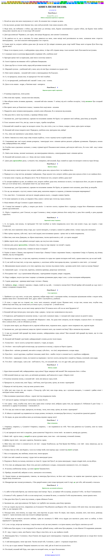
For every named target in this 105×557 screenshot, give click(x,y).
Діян (35, 3)
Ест (56, 2)
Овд (99, 2)
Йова (58, 2)
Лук (30, 3)
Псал (62, 2)
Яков (38, 3)
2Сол (82, 3)
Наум (5, 3)
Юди (55, 3)
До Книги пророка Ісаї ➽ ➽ (52, 555)
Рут (28, 2)
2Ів (50, 3)
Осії (90, 2)
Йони (102, 2)
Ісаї (75, 2)
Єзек (85, 2)
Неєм (53, 2)
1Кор (61, 3)
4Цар (40, 2)
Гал (67, 3)
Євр (99, 3)
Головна (3, 2)
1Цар (31, 2)
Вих (11, 2)
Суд (26, 2)
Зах (17, 3)
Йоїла (93, 2)
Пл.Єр (81, 2)
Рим (58, 3)
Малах (21, 3)
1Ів (48, 3)
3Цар (37, 2)
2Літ (47, 2)
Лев (13, 2)
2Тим (88, 3)
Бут (8, 2)
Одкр (102, 3)
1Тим (85, 3)
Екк (68, 2)
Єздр (50, 2)
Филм (95, 3)
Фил (73, 3)
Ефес (70, 3)
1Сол (78, 3)
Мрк (27, 3)
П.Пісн (72, 2)
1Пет (42, 3)
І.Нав (22, 2)
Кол (76, 3)
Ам (96, 2)
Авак (8, 3)
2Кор (64, 3)
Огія (15, 3)
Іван (33, 3)
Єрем (78, 2)
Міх (2, 3)
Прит (65, 2)
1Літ (44, 2)
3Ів (52, 3)
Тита (92, 3)
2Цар (34, 2)
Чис (16, 2)
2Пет (45, 3)
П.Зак (19, 2)
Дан (88, 2)
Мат (24, 3)
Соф (12, 3)
